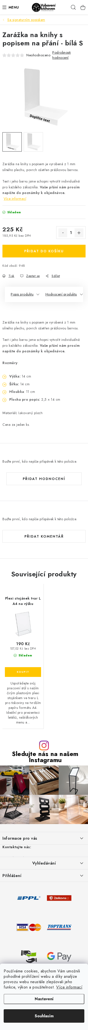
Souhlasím (44, 1016)
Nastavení (44, 999)
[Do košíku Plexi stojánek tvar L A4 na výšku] (23, 672)
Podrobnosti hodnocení (61, 55)
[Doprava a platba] (29, 897)
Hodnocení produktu (61, 294)
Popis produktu (22, 294)
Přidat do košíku (44, 251)
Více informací (69, 987)
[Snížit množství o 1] (62, 232)
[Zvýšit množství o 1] (79, 232)
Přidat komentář (44, 536)
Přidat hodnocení (44, 478)
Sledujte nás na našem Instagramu (45, 757)
